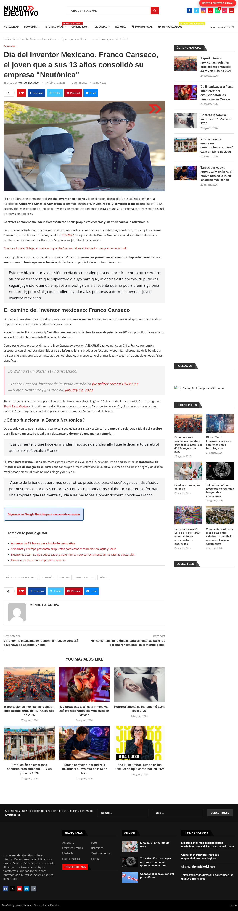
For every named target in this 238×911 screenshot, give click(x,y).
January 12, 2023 (79, 390)
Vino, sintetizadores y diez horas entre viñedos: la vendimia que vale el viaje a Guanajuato (220, 536)
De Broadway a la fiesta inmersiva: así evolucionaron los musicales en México (84, 711)
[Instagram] (203, 10)
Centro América (100, 853)
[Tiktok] (224, 10)
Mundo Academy (172, 25)
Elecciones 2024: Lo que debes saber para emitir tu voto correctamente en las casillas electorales (73, 554)
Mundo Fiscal (143, 26)
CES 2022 (68, 235)
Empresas (64, 577)
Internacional (55, 25)
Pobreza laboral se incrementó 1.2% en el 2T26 (215, 119)
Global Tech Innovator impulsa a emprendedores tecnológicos (218, 443)
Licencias (101, 26)
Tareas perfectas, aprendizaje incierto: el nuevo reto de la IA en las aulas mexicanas (216, 174)
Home (233, 905)
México (103, 577)
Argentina (68, 842)
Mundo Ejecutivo (28, 82)
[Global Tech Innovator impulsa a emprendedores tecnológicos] (220, 423)
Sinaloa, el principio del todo (187, 486)
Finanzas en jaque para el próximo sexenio (38, 560)
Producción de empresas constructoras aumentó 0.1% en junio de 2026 (29, 769)
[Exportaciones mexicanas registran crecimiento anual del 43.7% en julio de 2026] (29, 684)
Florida (95, 858)
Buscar (155, 11)
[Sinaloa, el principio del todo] (188, 471)
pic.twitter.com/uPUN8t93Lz (115, 383)
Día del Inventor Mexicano (20, 577)
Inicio (7, 39)
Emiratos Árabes (72, 848)
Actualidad (11, 26)
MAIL (83, 867)
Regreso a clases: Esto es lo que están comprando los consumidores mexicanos (187, 536)
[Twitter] (196, 10)
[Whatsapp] (217, 10)
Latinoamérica (71, 858)
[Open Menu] (231, 10)
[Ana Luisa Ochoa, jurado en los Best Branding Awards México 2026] (139, 743)
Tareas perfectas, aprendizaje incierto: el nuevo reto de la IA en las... (84, 769)
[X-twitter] (12, 888)
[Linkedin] (26, 888)
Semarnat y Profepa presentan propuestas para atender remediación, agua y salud (63, 549)
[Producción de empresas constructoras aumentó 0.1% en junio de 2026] (29, 743)
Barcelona (97, 848)
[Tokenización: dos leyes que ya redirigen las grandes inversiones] (220, 471)
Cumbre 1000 (79, 26)
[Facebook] (189, 10)
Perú (94, 842)
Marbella (67, 853)
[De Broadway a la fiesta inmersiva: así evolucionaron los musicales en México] (84, 684)
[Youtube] (210, 10)
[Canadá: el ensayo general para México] (130, 877)
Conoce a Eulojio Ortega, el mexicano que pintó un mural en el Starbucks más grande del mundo (65, 248)
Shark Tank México (16, 406)
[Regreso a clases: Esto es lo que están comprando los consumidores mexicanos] (188, 515)
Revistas (120, 26)
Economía (30, 26)
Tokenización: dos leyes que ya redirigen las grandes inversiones (220, 490)
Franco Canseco (84, 577)
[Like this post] (22, 93)
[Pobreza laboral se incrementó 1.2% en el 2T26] (139, 684)
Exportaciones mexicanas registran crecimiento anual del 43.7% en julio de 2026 (29, 711)
